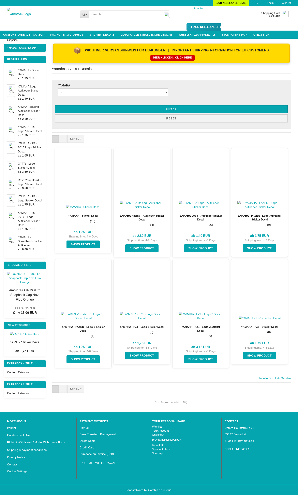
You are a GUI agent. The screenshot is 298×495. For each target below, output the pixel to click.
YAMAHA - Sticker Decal (83, 215)
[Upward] (11, 489)
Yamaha (64, 85)
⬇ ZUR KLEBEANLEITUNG (208, 27)
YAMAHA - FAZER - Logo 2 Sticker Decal (83, 328)
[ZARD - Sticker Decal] (25, 334)
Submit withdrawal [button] (99, 463)
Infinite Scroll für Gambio (275, 378)
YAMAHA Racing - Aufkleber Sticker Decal (142, 217)
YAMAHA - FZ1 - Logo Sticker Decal (142, 326)
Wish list (286, 3)
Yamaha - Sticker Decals (21, 47)
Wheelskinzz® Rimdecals (197, 34)
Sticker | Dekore (101, 34)
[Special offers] (42, 265)
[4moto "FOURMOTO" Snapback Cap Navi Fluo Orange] (25, 278)
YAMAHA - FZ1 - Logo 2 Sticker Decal (200, 328)
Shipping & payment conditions (27, 449)
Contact (12, 464)
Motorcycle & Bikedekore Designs (146, 34)
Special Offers (161, 449)
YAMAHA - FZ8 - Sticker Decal (259, 326)
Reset (171, 118)
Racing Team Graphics (66, 34)
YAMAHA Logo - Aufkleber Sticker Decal (201, 217)
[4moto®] (40, 14)
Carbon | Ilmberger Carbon (23, 34)
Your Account (160, 430)
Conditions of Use (18, 435)
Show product (83, 244)
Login (270, 3)
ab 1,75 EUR (24, 351)
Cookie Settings (17, 471)
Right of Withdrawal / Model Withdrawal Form (36, 442)
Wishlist (157, 426)
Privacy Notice (16, 457)
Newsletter (159, 445)
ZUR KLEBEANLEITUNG (231, 3)
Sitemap (157, 453)
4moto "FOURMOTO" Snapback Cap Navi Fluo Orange (24, 294)
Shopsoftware (134, 490)
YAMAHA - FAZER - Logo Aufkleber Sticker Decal (259, 217)
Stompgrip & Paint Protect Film (245, 34)
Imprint (11, 427)
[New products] (42, 325)
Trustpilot (198, 8)
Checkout (158, 434)
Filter (171, 109)
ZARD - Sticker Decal (24, 342)
